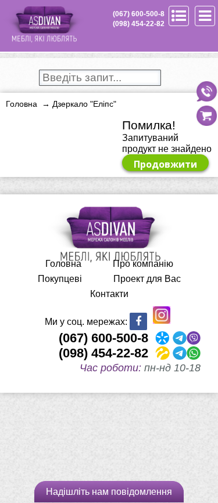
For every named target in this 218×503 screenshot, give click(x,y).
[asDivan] (43, 40)
